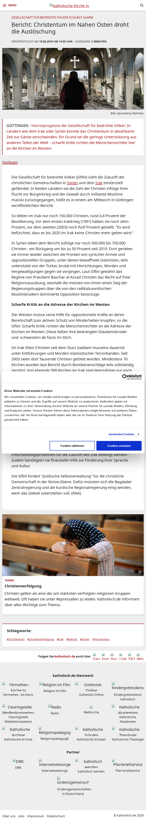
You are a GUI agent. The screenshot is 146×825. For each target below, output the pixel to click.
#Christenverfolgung (40, 639)
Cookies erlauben (119, 445)
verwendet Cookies (121, 434)
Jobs (21, 816)
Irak (98, 182)
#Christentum (16, 639)
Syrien (72, 182)
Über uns (9, 816)
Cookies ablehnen (72, 445)
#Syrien (85, 639)
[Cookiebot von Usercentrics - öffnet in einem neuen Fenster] (125, 377)
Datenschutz (56, 816)
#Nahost (71, 639)
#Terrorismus (101, 639)
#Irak (60, 639)
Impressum (35, 816)
